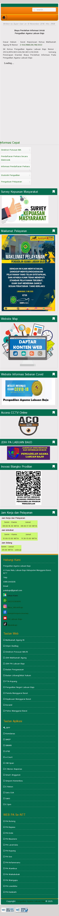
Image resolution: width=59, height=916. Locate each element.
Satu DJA (9, 792)
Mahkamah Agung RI (14, 640)
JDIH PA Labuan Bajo (15, 663)
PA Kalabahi (10, 892)
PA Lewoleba (11, 886)
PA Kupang (10, 850)
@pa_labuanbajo (15, 607)
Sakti (7, 798)
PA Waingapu (11, 880)
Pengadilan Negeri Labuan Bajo (19, 687)
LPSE (7, 751)
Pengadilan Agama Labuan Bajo (31, 901)
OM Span (9, 763)
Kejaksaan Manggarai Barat (18, 699)
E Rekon (9, 786)
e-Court (9, 757)
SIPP (8, 727)
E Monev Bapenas (13, 769)
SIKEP (8, 739)
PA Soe (8, 856)
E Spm (8, 804)
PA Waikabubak (12, 874)
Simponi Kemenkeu (14, 780)
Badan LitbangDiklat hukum (18, 675)
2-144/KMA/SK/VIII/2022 (31, 44)
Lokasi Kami (12, 595)
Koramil (8, 705)
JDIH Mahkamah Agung (15, 657)
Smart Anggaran (12, 775)
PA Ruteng (10, 821)
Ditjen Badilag (11, 646)
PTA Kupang (11, 681)
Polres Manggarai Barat (16, 710)
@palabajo (12, 625)
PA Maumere (11, 839)
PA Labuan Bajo (14, 619)
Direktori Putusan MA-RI (16, 651)
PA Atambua (11, 868)
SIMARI (8, 745)
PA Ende (9, 833)
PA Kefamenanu (12, 862)
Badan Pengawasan (14, 669)
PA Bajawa (10, 827)
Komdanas (10, 733)
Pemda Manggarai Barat (16, 693)
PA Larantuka (11, 844)
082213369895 (14, 601)
